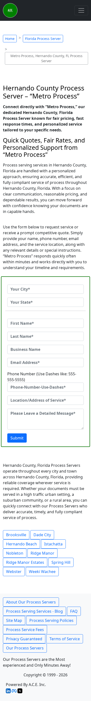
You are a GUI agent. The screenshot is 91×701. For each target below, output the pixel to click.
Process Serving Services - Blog (34, 611)
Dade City (42, 534)
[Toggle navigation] (81, 10)
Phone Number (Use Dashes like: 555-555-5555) (41, 376)
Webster (14, 571)
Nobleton (14, 553)
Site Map (14, 620)
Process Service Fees (25, 629)
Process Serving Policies (51, 620)
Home (10, 38)
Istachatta (53, 544)
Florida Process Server (43, 38)
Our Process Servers (25, 648)
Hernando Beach (21, 544)
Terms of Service (65, 638)
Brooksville (16, 534)
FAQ (74, 611)
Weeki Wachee (42, 571)
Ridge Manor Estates (25, 562)
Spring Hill (60, 562)
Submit (17, 438)
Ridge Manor (42, 553)
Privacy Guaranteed (24, 638)
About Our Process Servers (31, 602)
